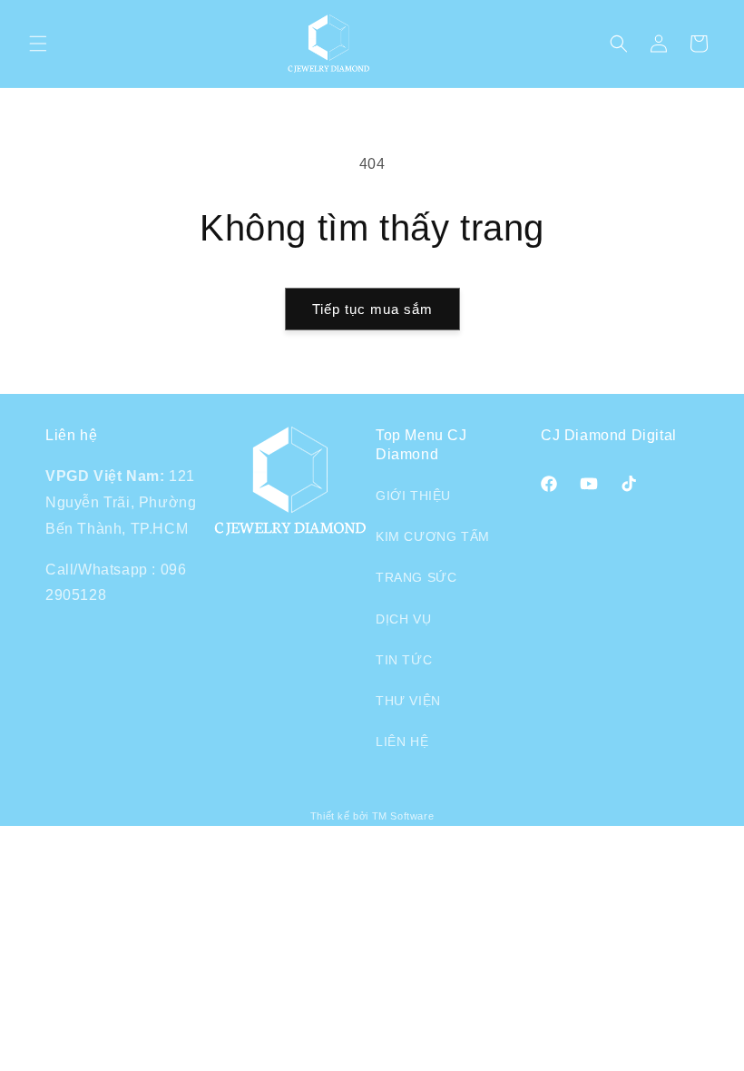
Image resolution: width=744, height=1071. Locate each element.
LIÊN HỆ (402, 741)
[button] (38, 44)
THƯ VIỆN (408, 700)
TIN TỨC (404, 660)
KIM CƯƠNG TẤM (433, 536)
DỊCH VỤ (403, 619)
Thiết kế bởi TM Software (372, 816)
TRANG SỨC (416, 577)
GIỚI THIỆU (413, 495)
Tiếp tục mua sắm (372, 309)
